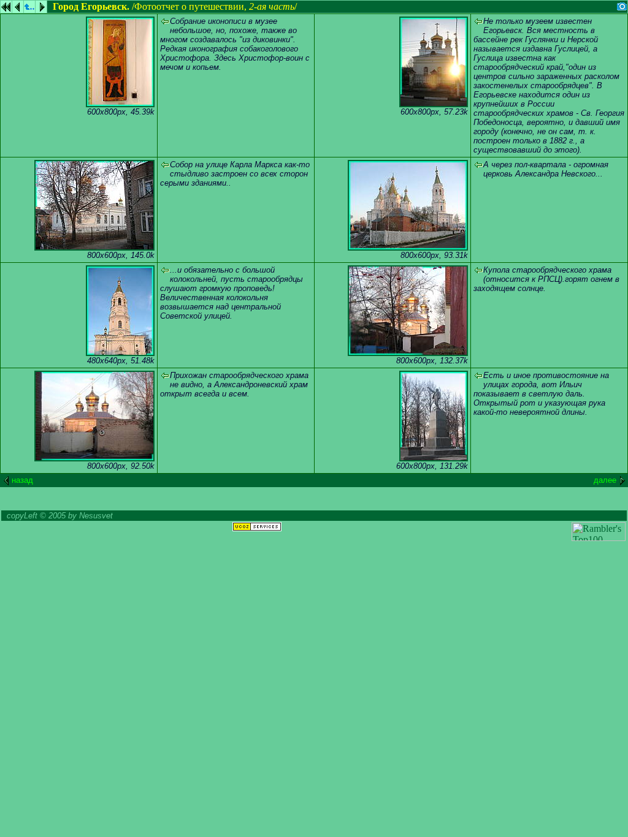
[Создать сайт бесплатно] (256, 528)
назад (22, 480)
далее (605, 480)
